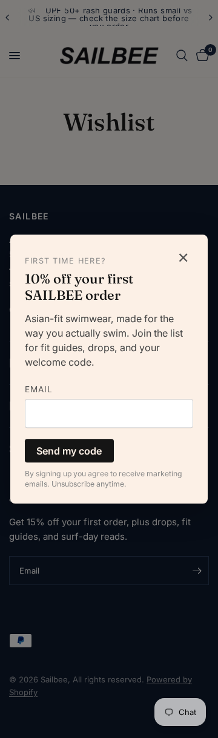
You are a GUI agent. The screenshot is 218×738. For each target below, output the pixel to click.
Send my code (69, 451)
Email (39, 389)
